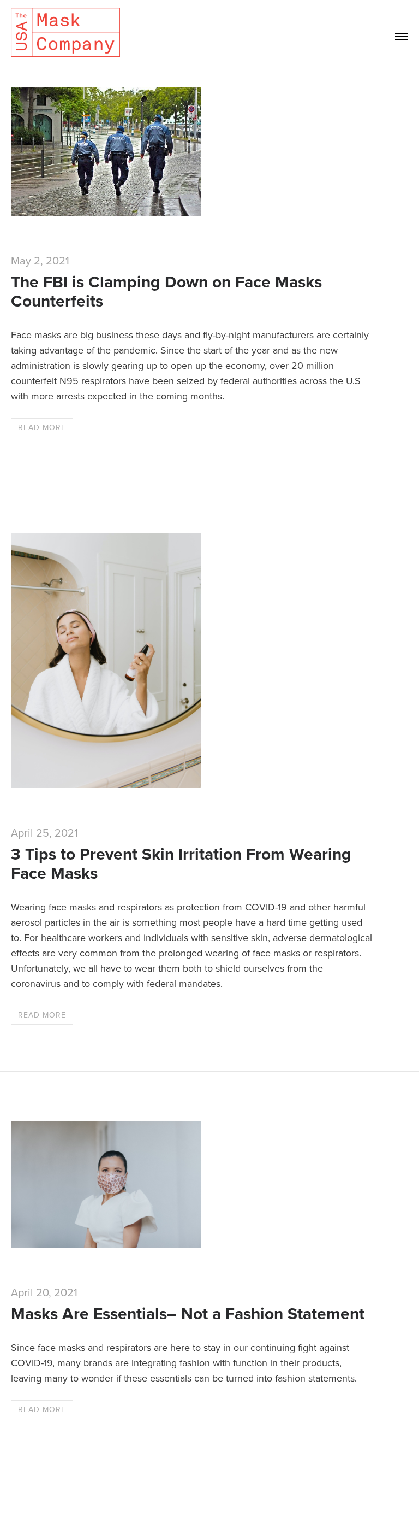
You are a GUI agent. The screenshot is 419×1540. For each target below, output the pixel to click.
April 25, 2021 (44, 833)
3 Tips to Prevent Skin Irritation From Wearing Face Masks (181, 864)
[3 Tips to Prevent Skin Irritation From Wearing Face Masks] (106, 784)
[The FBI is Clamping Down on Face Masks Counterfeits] (106, 212)
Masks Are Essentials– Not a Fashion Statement (187, 1314)
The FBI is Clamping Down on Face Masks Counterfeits (166, 291)
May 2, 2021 (40, 261)
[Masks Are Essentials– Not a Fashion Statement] (106, 1243)
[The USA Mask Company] (65, 33)
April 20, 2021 (44, 1293)
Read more (42, 427)
